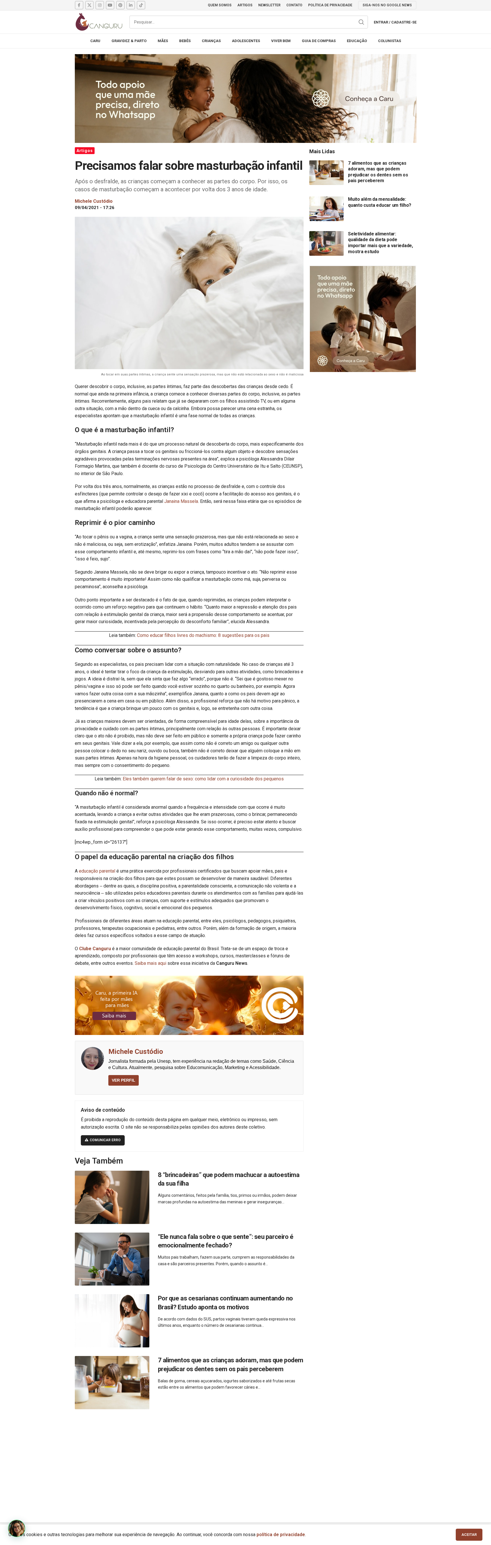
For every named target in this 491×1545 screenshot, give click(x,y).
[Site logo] (99, 21)
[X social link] (89, 5)
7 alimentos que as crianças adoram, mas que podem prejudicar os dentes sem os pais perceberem (378, 172)
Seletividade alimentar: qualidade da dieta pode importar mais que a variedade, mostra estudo (380, 242)
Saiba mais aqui (150, 963)
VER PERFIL (123, 1080)
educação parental (97, 871)
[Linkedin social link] (130, 5)
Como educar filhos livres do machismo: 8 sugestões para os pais (203, 635)
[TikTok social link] (141, 5)
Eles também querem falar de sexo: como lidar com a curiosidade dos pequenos (203, 779)
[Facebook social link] (79, 5)
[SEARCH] (361, 22)
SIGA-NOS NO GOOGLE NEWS (387, 5)
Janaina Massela (181, 501)
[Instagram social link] (99, 5)
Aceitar (469, 1534)
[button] (16, 1528)
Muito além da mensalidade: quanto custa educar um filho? (379, 202)
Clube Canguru (95, 948)
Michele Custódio (135, 1052)
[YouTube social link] (110, 5)
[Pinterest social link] (120, 5)
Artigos (85, 150)
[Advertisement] (245, 1459)
